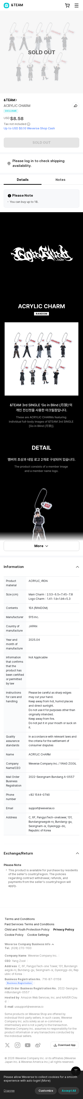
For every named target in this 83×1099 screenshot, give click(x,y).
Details (23, 180)
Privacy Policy (63, 929)
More (38, 546)
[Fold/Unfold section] (41, 566)
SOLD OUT (42, 143)
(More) (45, 1080)
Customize (46, 1090)
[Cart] (67, 5)
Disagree (9, 1090)
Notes (60, 180)
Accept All (69, 1090)
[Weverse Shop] (6, 5)
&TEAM (9, 100)
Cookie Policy (14, 934)
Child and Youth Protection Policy (27, 929)
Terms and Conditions (20, 919)
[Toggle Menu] (76, 5)
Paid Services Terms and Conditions (29, 924)
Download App (66, 1045)
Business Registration (19, 983)
